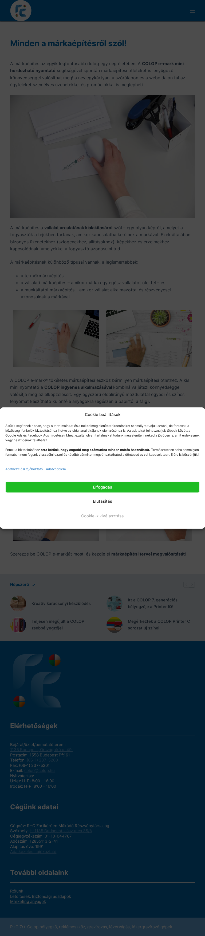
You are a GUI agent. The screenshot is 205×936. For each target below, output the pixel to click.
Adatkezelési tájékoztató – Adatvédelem (35, 469)
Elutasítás (102, 501)
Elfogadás (102, 486)
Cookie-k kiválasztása (102, 515)
